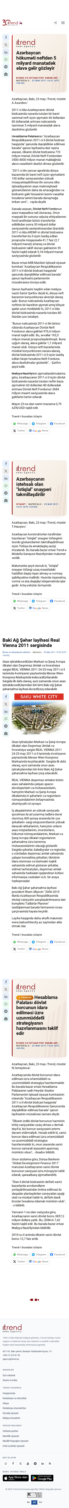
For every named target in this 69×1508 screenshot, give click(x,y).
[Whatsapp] (6, 1464)
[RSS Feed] (50, 1464)
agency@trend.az (11, 1359)
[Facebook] (13, 1464)
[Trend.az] (12, 23)
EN (28, 1502)
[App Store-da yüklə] (16, 1478)
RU (40, 1502)
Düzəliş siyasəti (10, 1413)
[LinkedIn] (43, 1464)
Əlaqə (6, 1403)
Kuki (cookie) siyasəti (13, 1446)
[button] (6, 37)
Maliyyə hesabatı (11, 1418)
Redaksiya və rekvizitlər (15, 1398)
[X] (20, 1464)
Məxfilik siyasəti (11, 1436)
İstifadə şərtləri (10, 1431)
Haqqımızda (9, 1393)
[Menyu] (62, 22)
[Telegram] (35, 1464)
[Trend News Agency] (12, 1328)
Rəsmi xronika (10, 1380)
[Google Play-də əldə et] (42, 1478)
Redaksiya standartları (14, 1408)
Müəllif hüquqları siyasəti (15, 1441)
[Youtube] (28, 1464)
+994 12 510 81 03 (11, 1355)
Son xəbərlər (9, 1375)
